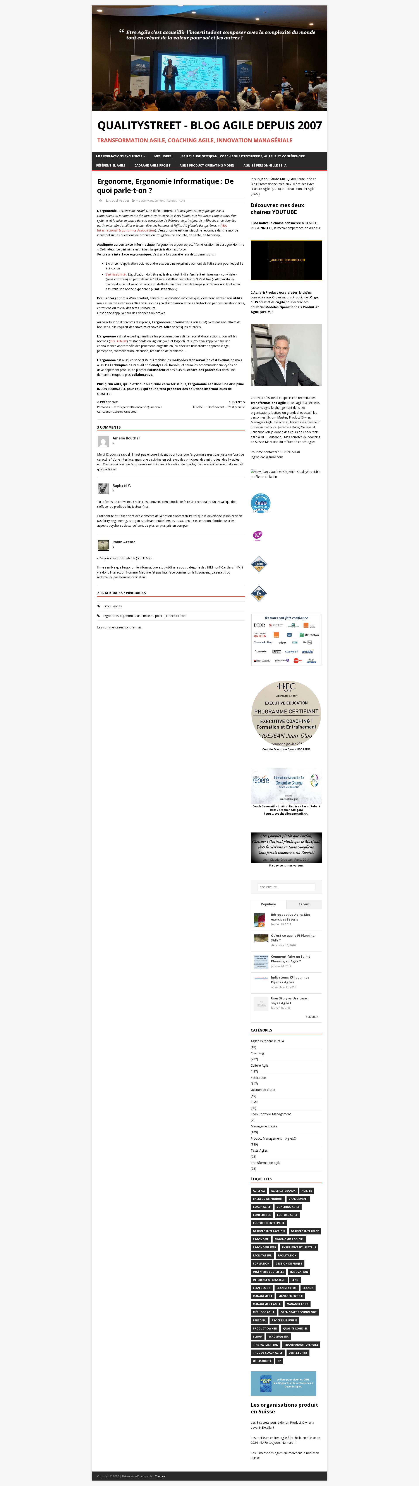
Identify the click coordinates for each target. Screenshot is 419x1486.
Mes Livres (163, 156)
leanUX (308, 1288)
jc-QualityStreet (119, 201)
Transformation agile (265, 1163)
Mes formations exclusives (119, 156)
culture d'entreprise (269, 1223)
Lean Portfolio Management (271, 1114)
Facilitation (258, 1078)
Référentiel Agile (110, 165)
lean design (262, 1288)
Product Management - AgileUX (156, 201)
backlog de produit (268, 1199)
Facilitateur (262, 1255)
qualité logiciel (295, 1328)
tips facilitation (265, 1344)
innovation (299, 1272)
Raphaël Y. (122, 485)
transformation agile (301, 1344)
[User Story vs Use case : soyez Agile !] (261, 1008)
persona (259, 1320)
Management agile (264, 1126)
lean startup (287, 1288)
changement (298, 1199)
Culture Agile (261, 189)
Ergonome (261, 1239)
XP (279, 1361)
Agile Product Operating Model (207, 165)
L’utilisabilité (115, 274)
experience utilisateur (299, 1247)
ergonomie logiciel (289, 1239)
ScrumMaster (278, 1336)
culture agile (287, 1215)
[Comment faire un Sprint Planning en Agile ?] (261, 967)
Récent (304, 904)
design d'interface (305, 1231)
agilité (307, 1191)
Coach (255, 398)
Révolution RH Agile (300, 189)
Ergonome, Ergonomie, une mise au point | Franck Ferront (145, 616)
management (262, 1296)
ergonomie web (264, 1247)
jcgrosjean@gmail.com (267, 457)
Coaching (257, 1053)
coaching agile (288, 1207)
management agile (267, 1304)
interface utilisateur (269, 1280)
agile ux (259, 1191)
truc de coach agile (268, 1353)
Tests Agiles (259, 1150)
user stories (298, 1353)
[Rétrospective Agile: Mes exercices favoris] (259, 925)
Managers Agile (262, 422)
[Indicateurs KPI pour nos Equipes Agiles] (261, 978)
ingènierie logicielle (268, 1272)
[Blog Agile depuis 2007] (209, 109)
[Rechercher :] (286, 887)
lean (295, 1280)
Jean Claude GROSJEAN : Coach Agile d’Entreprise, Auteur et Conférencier (242, 156)
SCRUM (257, 1336)
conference (262, 1215)
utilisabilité (262, 1361)
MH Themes (157, 1476)
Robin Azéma (124, 542)
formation (261, 1263)
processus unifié (284, 1320)
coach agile (262, 1207)
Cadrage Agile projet (152, 165)
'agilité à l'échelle (307, 403)
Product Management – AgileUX (273, 1138)
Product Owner (299, 417)
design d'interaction (269, 1231)
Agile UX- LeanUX (283, 1191)
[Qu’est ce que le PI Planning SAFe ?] (261, 939)
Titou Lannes (112, 606)
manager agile (297, 1304)
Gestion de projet (263, 1090)
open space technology (299, 1312)
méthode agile (264, 1312)
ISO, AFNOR (118, 341)
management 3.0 (290, 1296)
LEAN (255, 1102)
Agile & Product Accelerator (275, 292)
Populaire (268, 904)
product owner (265, 1328)
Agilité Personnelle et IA (265, 165)
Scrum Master (277, 417)
